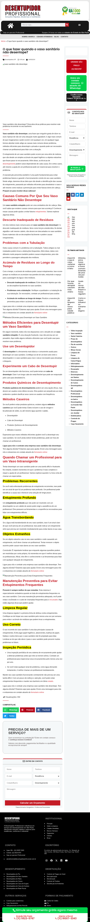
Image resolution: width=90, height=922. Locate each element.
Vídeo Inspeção (77, 331)
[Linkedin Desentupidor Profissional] (61, 860)
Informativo (75, 363)
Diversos (74, 372)
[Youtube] (68, 199)
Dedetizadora (76, 416)
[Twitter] (77, 195)
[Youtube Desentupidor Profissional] (66, 860)
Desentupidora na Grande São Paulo (76, 404)
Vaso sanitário (76, 333)
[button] (79, 25)
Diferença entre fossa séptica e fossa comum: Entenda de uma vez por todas (82, 267)
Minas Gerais (76, 350)
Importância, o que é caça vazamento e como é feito (73, 263)
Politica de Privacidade (42, 807)
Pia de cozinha (76, 344)
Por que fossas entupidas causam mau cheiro (72, 286)
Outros (73, 347)
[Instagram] (68, 195)
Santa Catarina (76, 336)
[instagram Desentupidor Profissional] (46, 860)
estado (50, 681)
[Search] (67, 25)
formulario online (40, 313)
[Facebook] (73, 195)
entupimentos (40, 212)
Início (3, 41)
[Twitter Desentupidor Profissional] (56, 860)
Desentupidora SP (10, 59)
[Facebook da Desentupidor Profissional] (51, 860)
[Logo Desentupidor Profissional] (27, 11)
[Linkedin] (82, 195)
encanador (54, 600)
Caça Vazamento (77, 424)
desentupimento (9, 164)
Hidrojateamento (77, 366)
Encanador (75, 369)
